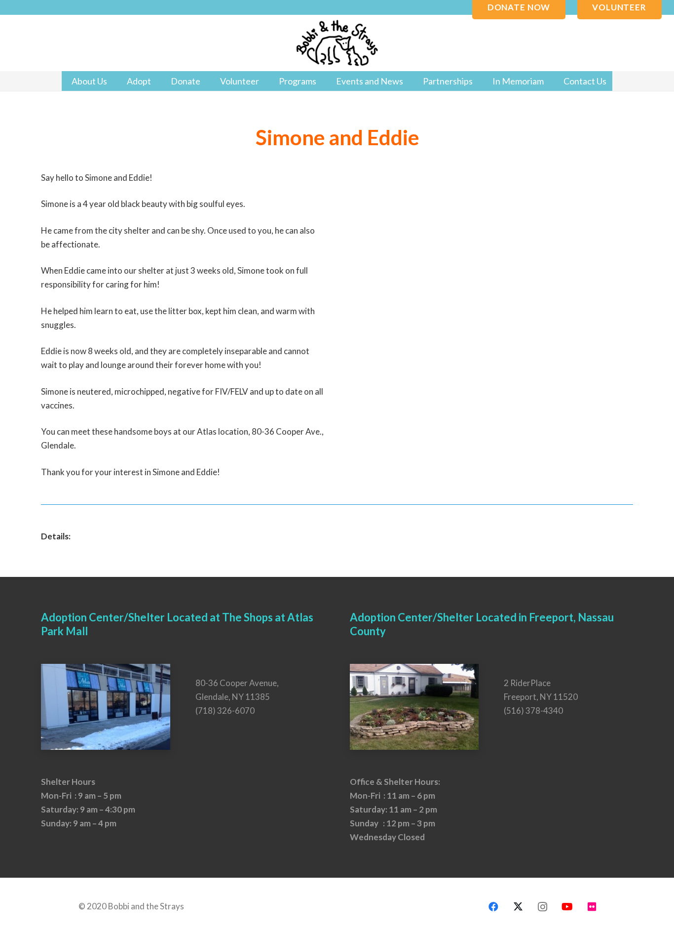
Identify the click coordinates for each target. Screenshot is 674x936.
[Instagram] (542, 907)
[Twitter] (518, 907)
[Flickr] (592, 907)
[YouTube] (567, 907)
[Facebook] (493, 907)
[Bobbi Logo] (337, 43)
